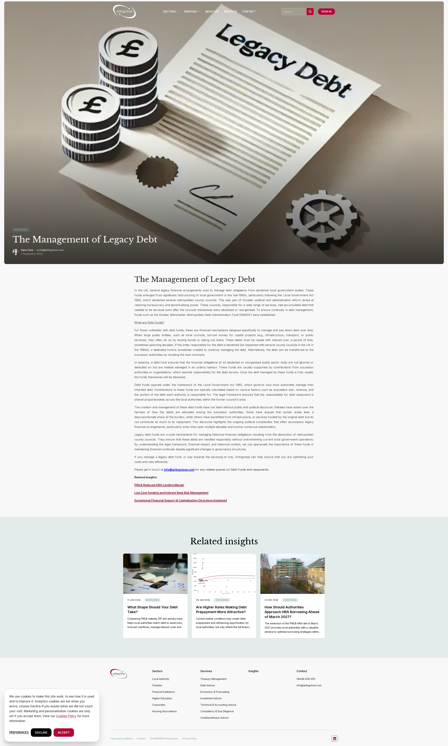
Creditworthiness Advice (214, 717)
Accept (64, 732)
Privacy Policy (189, 738)
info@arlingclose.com (309, 685)
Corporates (158, 704)
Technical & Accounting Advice (218, 704)
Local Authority (160, 678)
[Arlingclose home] (118, 694)
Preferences (19, 732)
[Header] (124, 11)
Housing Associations (164, 711)
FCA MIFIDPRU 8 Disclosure (164, 738)
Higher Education (162, 698)
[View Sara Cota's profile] (16, 252)
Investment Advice (211, 698)
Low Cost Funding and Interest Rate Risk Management (171, 492)
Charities (157, 685)
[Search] (310, 11)
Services (190, 11)
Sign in (326, 11)
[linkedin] (334, 738)
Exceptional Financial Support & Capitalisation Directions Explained (180, 500)
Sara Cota (27, 249)
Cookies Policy (66, 716)
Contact (249, 11)
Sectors (169, 11)
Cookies (141, 738)
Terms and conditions (121, 738)
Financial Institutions (163, 691)
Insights (230, 11)
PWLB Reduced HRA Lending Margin (159, 485)
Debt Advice (207, 685)
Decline (41, 732)
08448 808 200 (306, 678)
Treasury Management (213, 678)
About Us (212, 11)
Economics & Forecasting (214, 691)
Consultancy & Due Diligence (217, 711)
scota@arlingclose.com (50, 249)
